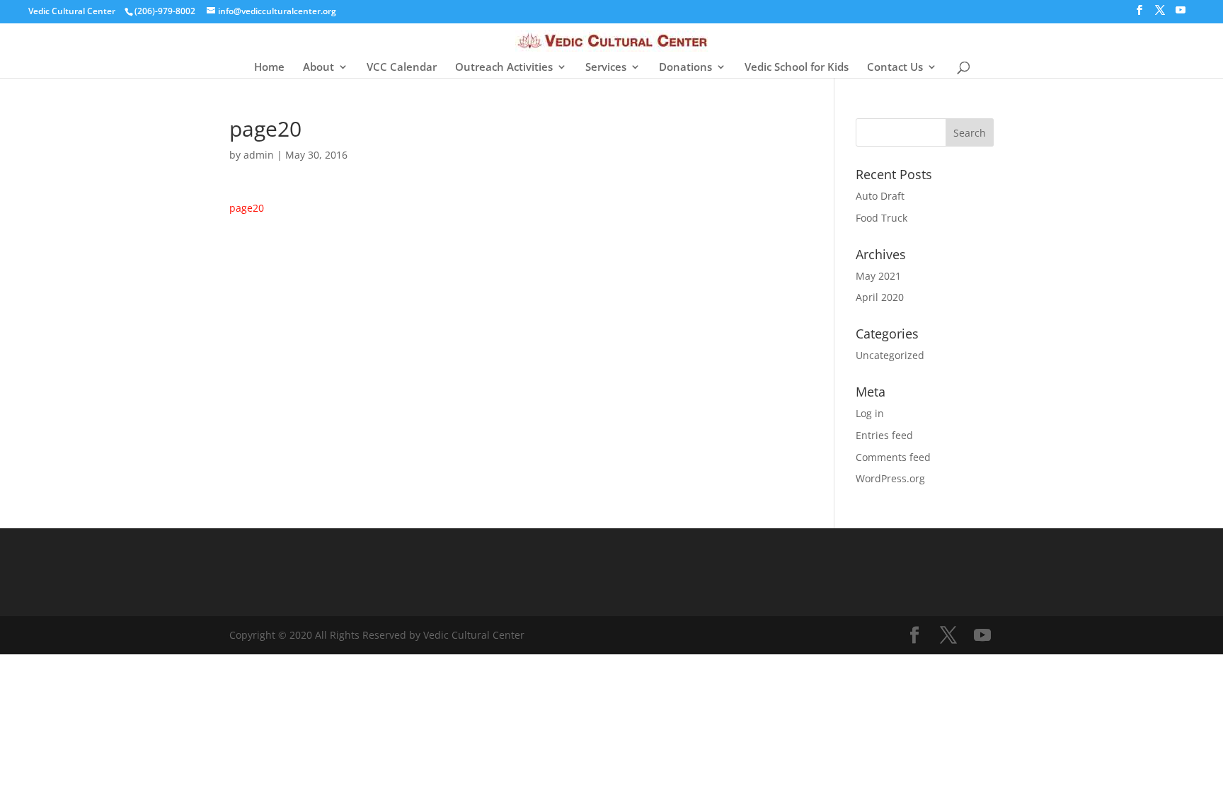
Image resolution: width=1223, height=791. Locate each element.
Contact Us (895, 68)
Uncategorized (890, 355)
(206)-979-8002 (164, 11)
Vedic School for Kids (797, 68)
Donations (685, 68)
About (318, 68)
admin (258, 154)
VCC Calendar (402, 68)
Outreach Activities (504, 68)
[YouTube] (1180, 14)
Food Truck (881, 217)
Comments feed (893, 457)
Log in (870, 413)
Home (269, 68)
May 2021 (878, 276)
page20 (246, 208)
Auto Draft (880, 196)
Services (605, 68)
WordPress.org (890, 478)
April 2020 (880, 297)
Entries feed (884, 435)
